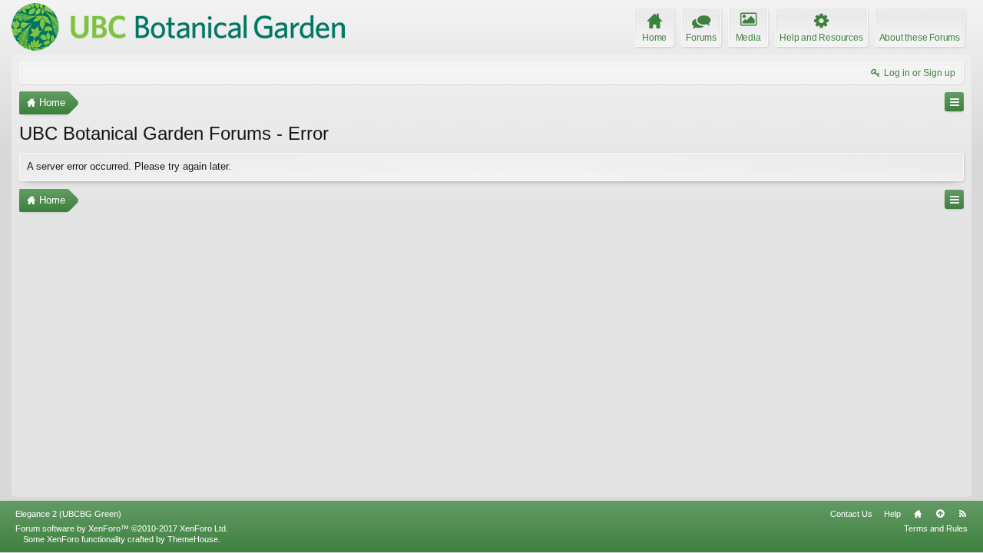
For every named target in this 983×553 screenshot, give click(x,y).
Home (917, 513)
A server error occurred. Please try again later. (129, 166)
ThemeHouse (192, 539)
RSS (962, 513)
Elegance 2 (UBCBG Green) (68, 513)
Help (892, 513)
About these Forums (919, 37)
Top (940, 513)
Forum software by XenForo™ (121, 528)
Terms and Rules (936, 528)
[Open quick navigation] (954, 101)
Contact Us (851, 513)
